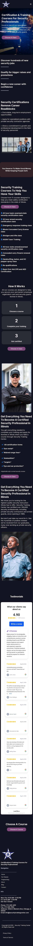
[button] (30, 4)
